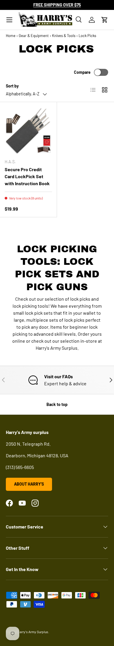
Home (10, 35)
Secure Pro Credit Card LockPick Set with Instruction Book (27, 176)
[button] (104, 19)
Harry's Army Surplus (32, 632)
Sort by (12, 85)
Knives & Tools (63, 35)
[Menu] (9, 19)
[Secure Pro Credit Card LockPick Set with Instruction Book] (28, 130)
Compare (82, 72)
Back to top (57, 404)
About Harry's (29, 484)
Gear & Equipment (34, 35)
